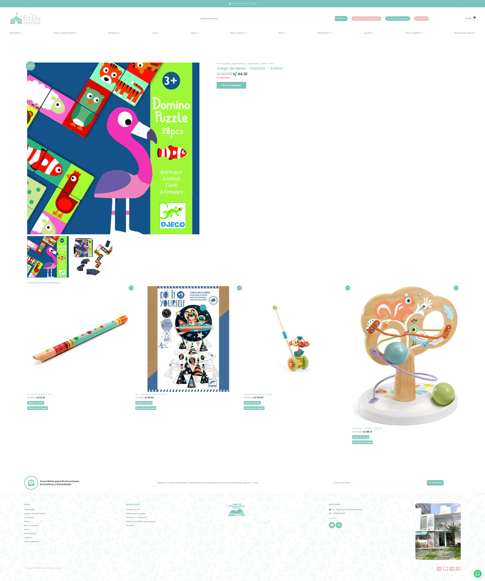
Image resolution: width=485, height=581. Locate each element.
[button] (25, 3)
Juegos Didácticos (238, 64)
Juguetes (225, 64)
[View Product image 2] (91, 257)
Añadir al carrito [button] (36, 403)
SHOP (27, 504)
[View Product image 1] (48, 257)
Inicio (219, 64)
